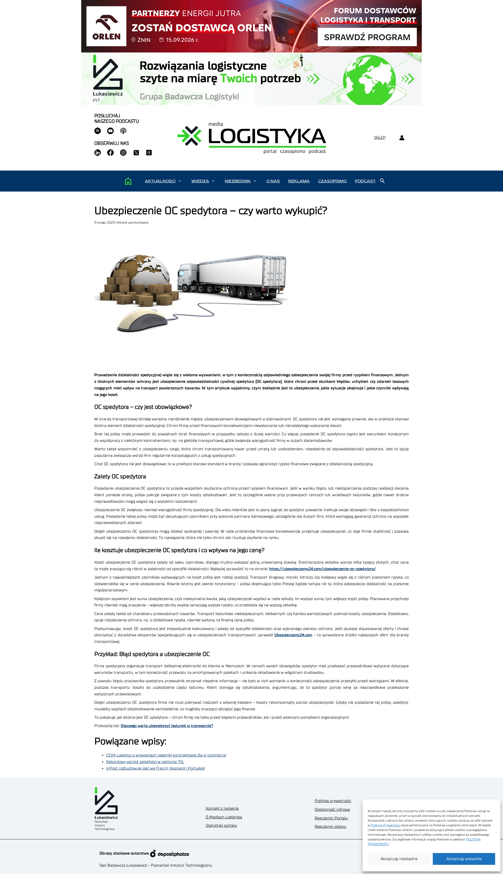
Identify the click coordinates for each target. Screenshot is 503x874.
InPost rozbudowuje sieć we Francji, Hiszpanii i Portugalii (155, 768)
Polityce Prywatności (386, 825)
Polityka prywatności (333, 801)
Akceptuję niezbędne (399, 859)
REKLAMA (299, 181)
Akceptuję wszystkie (464, 859)
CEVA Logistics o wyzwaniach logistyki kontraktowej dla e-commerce (166, 755)
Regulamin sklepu (330, 827)
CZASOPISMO (332, 181)
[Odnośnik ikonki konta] (402, 138)
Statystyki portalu (221, 826)
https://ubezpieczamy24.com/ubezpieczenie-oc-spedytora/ (322, 569)
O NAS (273, 181)
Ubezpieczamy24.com (293, 635)
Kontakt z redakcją (222, 809)
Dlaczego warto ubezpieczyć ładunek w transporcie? (167, 726)
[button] (179, 181)
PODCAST (365, 181)
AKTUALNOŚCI (160, 181)
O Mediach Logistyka (224, 817)
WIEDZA (200, 181)
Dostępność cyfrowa (332, 810)
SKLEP (380, 138)
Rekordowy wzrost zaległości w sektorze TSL (145, 762)
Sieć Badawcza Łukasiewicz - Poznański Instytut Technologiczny (156, 865)
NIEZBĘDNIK (238, 181)
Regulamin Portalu (331, 818)
